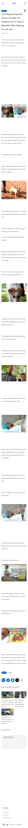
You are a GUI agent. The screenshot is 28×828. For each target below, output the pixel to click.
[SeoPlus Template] (7, 825)
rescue (4, 10)
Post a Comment (8, 737)
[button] (8, 680)
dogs (14, 3)
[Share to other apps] (22, 680)
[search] (25, 3)
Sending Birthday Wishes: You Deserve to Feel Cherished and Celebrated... (7, 720)
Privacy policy (7, 817)
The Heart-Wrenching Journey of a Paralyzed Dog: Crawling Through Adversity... (7, 703)
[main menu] (2, 3)
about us (6, 812)
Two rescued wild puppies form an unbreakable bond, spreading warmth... (19, 703)
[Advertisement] (14, 85)
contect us (6, 815)
